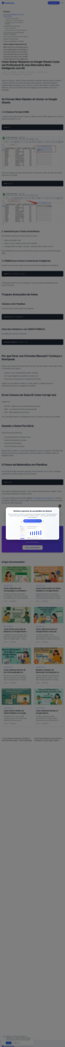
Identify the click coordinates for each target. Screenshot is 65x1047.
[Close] (59, 505)
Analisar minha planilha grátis (32, 520)
